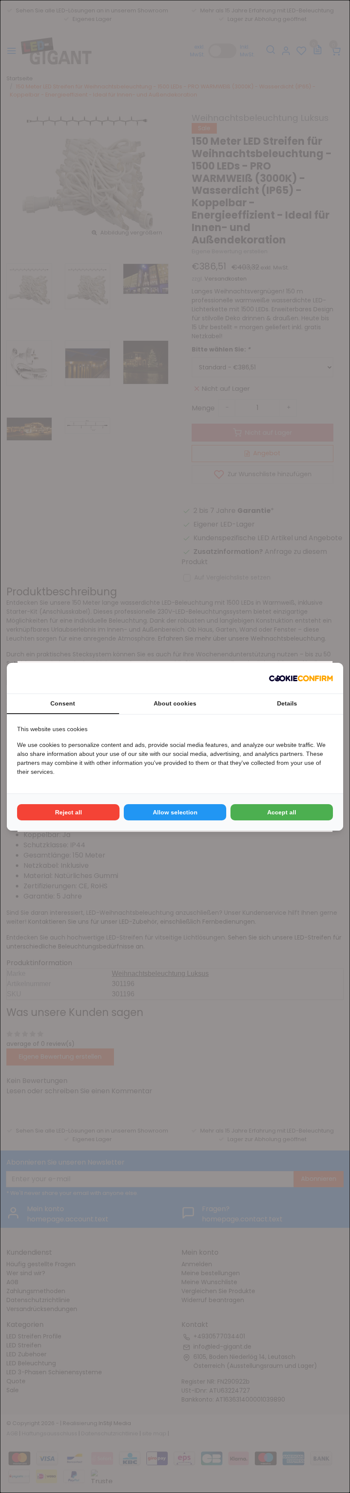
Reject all (68, 812)
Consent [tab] (62, 703)
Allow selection (175, 812)
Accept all (281, 812)
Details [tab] (287, 703)
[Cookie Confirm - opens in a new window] (301, 678)
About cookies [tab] (175, 703)
